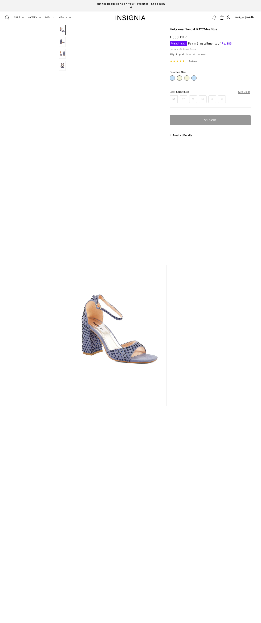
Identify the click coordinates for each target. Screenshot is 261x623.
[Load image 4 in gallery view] (62, 65)
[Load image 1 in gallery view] (62, 30)
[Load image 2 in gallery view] (62, 42)
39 (204, 100)
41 (223, 100)
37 (184, 100)
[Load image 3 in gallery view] (62, 54)
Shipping (175, 54)
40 (213, 100)
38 (194, 100)
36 (175, 100)
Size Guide (244, 91)
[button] (7, 17)
